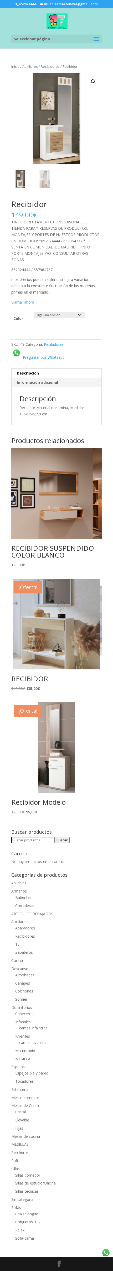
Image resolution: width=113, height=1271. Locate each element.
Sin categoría (22, 1199)
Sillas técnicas (27, 1191)
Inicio (15, 66)
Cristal (20, 1111)
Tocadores (24, 1081)
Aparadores (25, 928)
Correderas (24, 905)
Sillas (15, 1168)
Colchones (24, 991)
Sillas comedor (27, 1175)
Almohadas (24, 974)
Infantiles (23, 1021)
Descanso (19, 968)
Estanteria (19, 1089)
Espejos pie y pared (31, 1073)
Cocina (17, 960)
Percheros (20, 1152)
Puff (14, 1160)
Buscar (62, 840)
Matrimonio (25, 1050)
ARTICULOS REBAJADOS (32, 913)
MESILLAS (24, 1058)
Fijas (19, 1128)
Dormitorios (21, 1007)
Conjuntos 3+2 (27, 1221)
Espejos (18, 1066)
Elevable (22, 1120)
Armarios (19, 891)
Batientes (23, 897)
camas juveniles (32, 1042)
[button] (93, 82)
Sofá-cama (24, 1238)
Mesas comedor (25, 1097)
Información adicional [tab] (37, 382)
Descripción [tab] (28, 373)
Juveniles (22, 1036)
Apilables (18, 882)
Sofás (16, 1207)
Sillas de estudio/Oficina (35, 1183)
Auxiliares (30, 66)
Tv (17, 944)
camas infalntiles (33, 1027)
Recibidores (50, 66)
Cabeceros (24, 1013)
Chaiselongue (26, 1213)
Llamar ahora (22, 302)
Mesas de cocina (25, 1136)
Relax (19, 1229)
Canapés (22, 983)
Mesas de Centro (25, 1105)
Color (18, 318)
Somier (21, 999)
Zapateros (24, 952)
